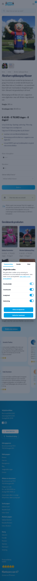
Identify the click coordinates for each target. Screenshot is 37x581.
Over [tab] (28, 264)
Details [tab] (18, 264)
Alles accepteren (18, 309)
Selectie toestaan (18, 315)
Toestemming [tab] (8, 264)
